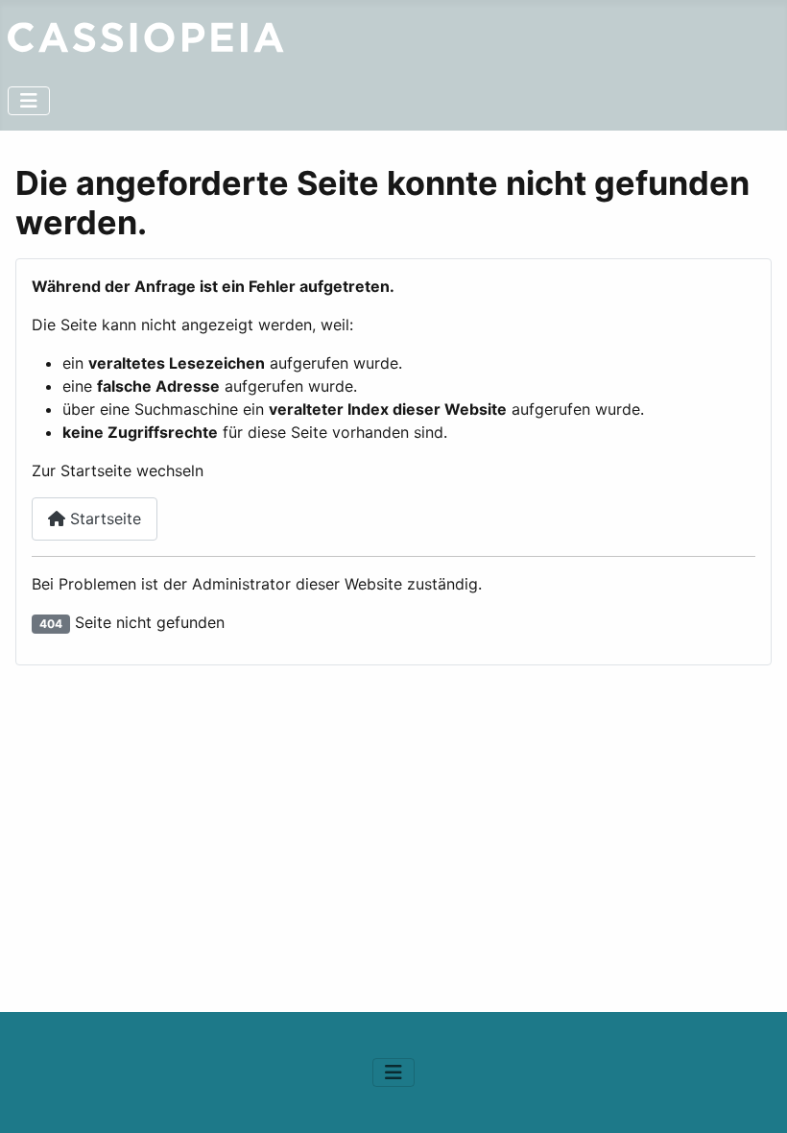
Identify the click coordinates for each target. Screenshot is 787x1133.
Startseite (103, 518)
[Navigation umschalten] (29, 100)
